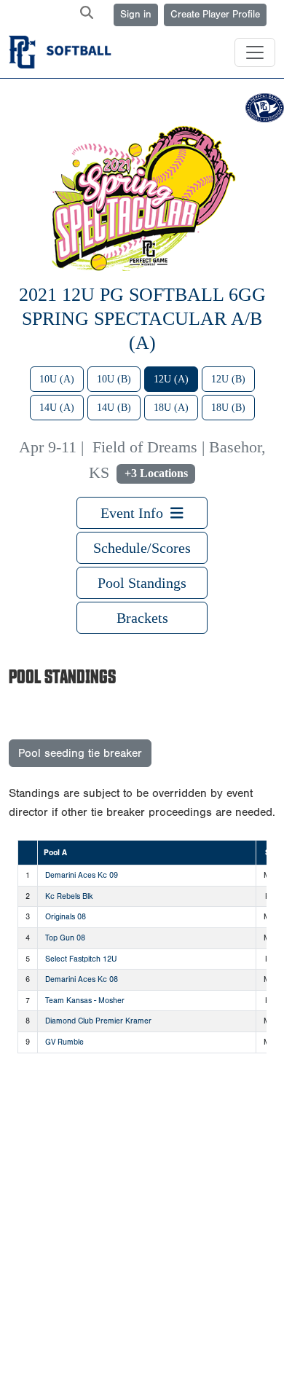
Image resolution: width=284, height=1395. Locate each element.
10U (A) (56, 379)
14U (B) (114, 407)
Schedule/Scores (142, 548)
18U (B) (228, 407)
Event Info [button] (135, 513)
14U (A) (56, 407)
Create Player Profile (215, 14)
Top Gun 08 (65, 938)
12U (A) (171, 379)
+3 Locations (156, 473)
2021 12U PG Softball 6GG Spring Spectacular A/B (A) (142, 318)
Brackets (142, 618)
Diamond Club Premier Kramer (98, 1021)
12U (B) (228, 379)
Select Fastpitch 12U (81, 959)
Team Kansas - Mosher (85, 1000)
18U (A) (171, 407)
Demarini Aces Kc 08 (81, 979)
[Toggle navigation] (254, 52)
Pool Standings (142, 583)
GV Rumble (64, 1042)
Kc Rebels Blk (69, 896)
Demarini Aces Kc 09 (81, 875)
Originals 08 (65, 917)
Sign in (135, 14)
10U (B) (114, 379)
